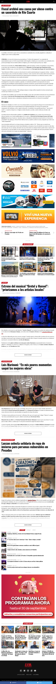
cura (20, 227)
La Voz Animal (36, 674)
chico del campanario (7, 227)
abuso (14, 226)
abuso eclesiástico (21, 226)
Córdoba (16, 227)
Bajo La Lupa (28, 674)
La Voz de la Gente (21, 674)
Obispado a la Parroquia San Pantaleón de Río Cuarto (35, 227)
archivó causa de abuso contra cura (36, 226)
